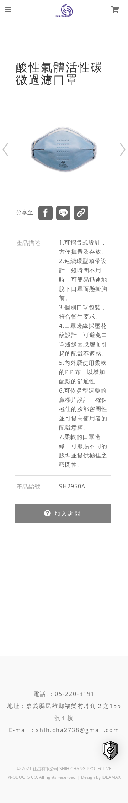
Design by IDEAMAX (101, 777)
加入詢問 (66, 514)
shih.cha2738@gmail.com (77, 730)
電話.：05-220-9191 (64, 694)
